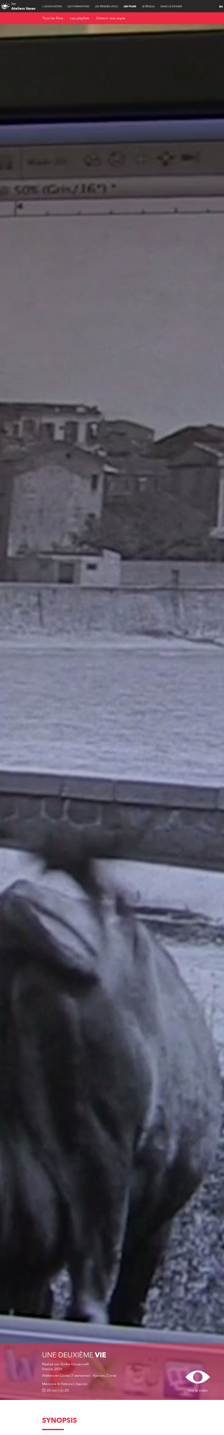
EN (221, 6)
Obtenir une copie (110, 18)
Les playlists (79, 18)
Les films (130, 6)
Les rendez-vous (106, 6)
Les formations (78, 6)
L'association (52, 6)
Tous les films (52, 18)
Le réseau (148, 6)
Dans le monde (171, 6)
